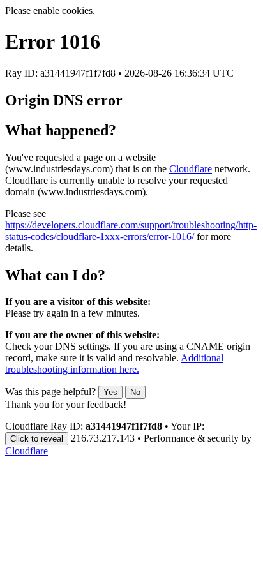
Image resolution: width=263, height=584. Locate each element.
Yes (110, 392)
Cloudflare (190, 168)
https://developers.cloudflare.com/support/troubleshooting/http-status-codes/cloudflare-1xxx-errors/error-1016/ (131, 231)
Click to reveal (36, 439)
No (135, 392)
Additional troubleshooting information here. (114, 363)
